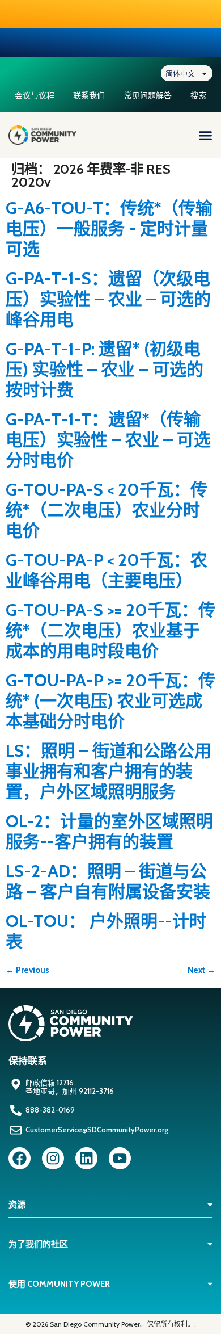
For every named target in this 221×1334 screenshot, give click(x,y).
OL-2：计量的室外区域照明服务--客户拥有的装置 (109, 831)
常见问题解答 (148, 95)
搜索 (198, 95)
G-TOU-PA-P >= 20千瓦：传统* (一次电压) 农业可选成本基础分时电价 (110, 701)
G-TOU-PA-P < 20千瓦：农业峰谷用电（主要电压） (106, 570)
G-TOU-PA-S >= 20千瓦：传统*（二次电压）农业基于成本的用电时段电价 (110, 630)
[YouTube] (120, 1158)
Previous (27, 970)
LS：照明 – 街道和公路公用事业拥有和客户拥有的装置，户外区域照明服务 (108, 771)
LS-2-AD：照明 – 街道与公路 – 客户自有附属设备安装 (108, 881)
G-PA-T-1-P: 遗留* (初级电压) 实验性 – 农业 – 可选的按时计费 (104, 369)
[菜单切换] (205, 135)
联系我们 (89, 95)
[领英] (86, 1158)
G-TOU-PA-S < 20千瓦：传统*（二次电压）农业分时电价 (106, 510)
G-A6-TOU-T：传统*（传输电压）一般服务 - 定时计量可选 (109, 228)
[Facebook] (19, 1158)
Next (201, 970)
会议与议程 (34, 95)
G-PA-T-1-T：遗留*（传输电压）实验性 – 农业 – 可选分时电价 (108, 440)
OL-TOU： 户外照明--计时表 (106, 931)
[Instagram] (53, 1158)
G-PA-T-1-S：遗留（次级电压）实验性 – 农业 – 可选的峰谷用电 (108, 299)
